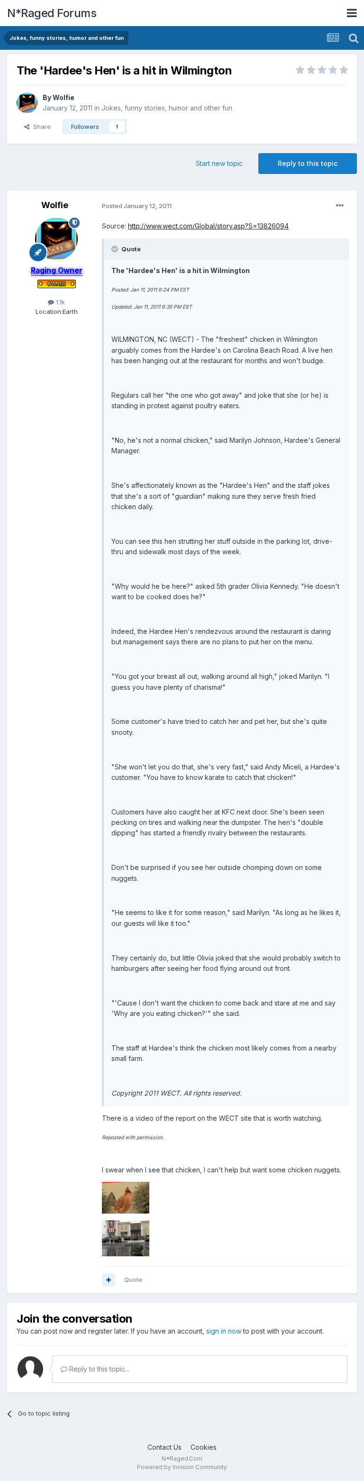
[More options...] (339, 205)
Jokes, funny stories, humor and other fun (166, 108)
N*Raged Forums (51, 13)
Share (40, 126)
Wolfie (63, 97)
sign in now (223, 1331)
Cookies (204, 1447)
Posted (137, 206)
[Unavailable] (125, 1197)
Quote (133, 1279)
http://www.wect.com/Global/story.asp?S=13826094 (208, 226)
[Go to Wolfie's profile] (27, 102)
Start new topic (219, 163)
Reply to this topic (307, 163)
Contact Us (164, 1447)
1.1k (59, 302)
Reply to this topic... (98, 1369)
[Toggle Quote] (115, 249)
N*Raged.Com (182, 1458)
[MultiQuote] (108, 1280)
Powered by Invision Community (182, 1467)
